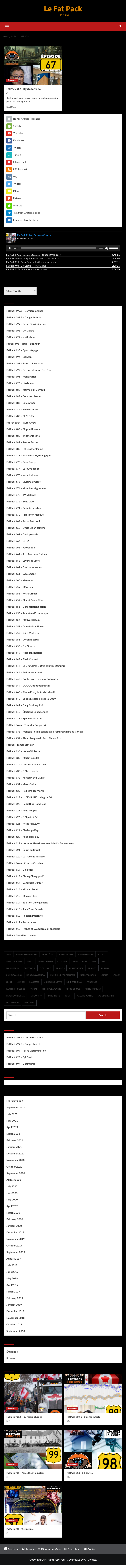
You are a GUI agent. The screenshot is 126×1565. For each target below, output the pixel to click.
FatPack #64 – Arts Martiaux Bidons (26, 554)
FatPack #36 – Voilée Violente (23, 751)
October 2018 (14, 1324)
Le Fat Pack (63, 8)
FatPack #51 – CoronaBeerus (22, 639)
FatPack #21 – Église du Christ (23, 849)
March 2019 (13, 1291)
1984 (8, 954)
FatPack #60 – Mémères (19, 580)
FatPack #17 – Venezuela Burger (24, 882)
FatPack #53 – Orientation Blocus (25, 626)
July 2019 (11, 1265)
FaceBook (29, 968)
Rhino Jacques (93, 989)
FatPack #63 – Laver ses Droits (23, 560)
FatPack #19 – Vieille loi (19, 869)
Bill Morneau (85, 954)
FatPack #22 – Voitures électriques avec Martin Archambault (40, 843)
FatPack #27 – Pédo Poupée (21, 810)
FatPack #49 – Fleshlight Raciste (24, 652)
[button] (7, 26)
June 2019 (12, 1271)
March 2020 (13, 1212)
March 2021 (13, 1133)
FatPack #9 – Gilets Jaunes (21, 935)
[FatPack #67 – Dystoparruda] (33, 65)
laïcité (104, 975)
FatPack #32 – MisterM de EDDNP (25, 777)
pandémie (92, 982)
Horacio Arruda (35, 975)
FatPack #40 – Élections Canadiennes (27, 711)
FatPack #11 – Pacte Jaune (21, 922)
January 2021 (14, 1146)
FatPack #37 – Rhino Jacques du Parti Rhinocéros (34, 738)
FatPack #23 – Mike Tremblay (22, 836)
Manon (21, 982)
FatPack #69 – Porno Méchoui (23, 521)
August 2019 (13, 1258)
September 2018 (15, 1330)
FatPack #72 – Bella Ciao (20, 501)
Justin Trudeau (88, 975)
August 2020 (13, 1179)
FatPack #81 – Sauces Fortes (22, 442)
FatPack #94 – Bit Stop (19, 356)
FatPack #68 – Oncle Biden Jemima (25, 527)
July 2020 (11, 1186)
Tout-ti (68, 996)
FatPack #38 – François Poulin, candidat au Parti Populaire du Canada (45, 731)
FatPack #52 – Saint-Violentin (23, 632)
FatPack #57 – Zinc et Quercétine (24, 600)
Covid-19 (62, 961)
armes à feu (48, 954)
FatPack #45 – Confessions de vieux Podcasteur (33, 678)
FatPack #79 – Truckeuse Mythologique (28, 455)
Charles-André (14, 961)
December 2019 (15, 1232)
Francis (60, 968)
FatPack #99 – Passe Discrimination (26, 323)
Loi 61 (9, 982)
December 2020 (15, 1153)
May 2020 (12, 1199)
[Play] (10, 248)
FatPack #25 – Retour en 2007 (23, 823)
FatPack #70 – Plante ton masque (25, 514)
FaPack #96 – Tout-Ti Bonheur (23, 343)
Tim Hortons (53, 996)
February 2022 (14, 1100)
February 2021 (14, 1140)
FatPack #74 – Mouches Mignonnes (26, 488)
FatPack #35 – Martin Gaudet (22, 757)
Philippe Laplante (51, 989)
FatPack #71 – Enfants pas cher (23, 508)
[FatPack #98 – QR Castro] (93, 1449)
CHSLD (30, 961)
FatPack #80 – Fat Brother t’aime (24, 448)
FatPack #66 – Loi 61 (18, 540)
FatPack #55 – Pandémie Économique (27, 613)
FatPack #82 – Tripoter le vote (23, 435)
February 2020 (14, 1219)
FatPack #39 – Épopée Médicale (24, 718)
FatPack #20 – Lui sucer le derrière (25, 856)
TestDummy (35, 996)
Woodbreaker (106, 996)
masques (34, 982)
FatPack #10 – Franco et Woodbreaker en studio (33, 928)
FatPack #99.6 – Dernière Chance (24, 310)
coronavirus (45, 961)
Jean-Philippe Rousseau (62, 975)
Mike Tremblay (74, 982)
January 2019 (14, 1304)
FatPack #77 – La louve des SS (23, 468)
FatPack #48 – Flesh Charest (22, 659)
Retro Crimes (73, 989)
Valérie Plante (85, 996)
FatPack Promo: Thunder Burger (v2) (26, 724)
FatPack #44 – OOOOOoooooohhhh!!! (28, 685)
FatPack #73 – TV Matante (21, 494)
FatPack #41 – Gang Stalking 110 (24, 705)
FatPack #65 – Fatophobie (20, 547)
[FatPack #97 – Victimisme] (33, 1505)
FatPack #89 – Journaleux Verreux (25, 389)
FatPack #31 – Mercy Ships (21, 784)
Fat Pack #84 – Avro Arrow (21, 422)
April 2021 (12, 1127)
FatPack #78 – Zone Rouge (21, 462)
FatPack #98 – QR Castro (20, 330)
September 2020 (15, 1173)
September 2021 (15, 1107)
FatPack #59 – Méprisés (19, 586)
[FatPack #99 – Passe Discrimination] (33, 1449)
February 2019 (14, 1298)
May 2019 (12, 1278)
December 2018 (15, 1311)
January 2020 (14, 1225)
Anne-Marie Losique (26, 954)
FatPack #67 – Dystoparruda (23, 89)
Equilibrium (12, 968)
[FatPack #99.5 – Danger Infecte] (93, 1393)
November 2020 (15, 1160)
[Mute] (106, 248)
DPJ (94, 961)
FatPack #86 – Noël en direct (22, 409)
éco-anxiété (12, 1002)
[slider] (114, 248)
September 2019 (15, 1252)
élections (29, 1002)
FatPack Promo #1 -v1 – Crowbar (24, 863)
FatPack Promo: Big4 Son (20, 744)
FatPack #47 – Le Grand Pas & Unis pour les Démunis (35, 665)
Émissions (12, 80)
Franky (105, 968)
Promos (10, 1358)
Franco (92, 968)
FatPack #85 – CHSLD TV (20, 416)
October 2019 (14, 1245)
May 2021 (12, 1120)
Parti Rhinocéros (15, 989)
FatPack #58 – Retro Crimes (21, 593)
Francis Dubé (76, 968)
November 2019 (15, 1238)
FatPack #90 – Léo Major (20, 383)
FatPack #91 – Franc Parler (21, 376)
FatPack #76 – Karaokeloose (22, 475)
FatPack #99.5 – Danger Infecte (23, 317)
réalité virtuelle (15, 996)
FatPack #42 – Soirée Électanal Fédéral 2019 (31, 698)
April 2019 (12, 1284)
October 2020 (14, 1166)
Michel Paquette (53, 982)
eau (103, 961)
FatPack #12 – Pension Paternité (24, 915)
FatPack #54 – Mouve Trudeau (23, 619)
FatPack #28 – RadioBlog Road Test (26, 803)
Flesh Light (45, 968)
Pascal (33, 989)
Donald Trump (80, 961)
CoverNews (73, 1559)
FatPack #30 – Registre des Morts (25, 790)
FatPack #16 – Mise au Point (22, 889)
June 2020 (12, 1192)
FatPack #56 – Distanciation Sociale (26, 606)
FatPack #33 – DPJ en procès (22, 771)
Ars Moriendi (66, 954)
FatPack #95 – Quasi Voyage (22, 350)
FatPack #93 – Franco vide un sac (24, 363)
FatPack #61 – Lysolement (21, 573)
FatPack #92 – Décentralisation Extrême (28, 369)
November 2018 (15, 1317)
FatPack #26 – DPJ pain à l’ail (22, 817)
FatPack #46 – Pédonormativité (24, 672)
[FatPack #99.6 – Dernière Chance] (33, 1393)
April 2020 (12, 1206)
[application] (63, 248)
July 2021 (11, 1114)
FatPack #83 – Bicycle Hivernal (23, 429)
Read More (11, 107)
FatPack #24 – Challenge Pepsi (23, 830)
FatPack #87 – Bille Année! (21, 402)
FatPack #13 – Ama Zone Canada (24, 909)
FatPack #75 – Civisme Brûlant (23, 481)
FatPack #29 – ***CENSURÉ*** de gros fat (29, 797)
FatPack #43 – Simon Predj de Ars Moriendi (30, 692)
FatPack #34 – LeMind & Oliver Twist (26, 764)
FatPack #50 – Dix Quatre (20, 646)
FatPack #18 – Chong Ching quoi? (25, 876)
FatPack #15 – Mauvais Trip (21, 895)
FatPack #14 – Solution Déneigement (27, 902)
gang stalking (14, 975)
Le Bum (116, 975)
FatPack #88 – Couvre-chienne (23, 396)
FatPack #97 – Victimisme (20, 337)
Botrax (101, 954)
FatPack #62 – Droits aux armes (24, 567)
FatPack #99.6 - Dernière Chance (34, 235)
